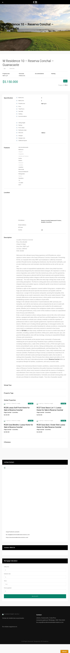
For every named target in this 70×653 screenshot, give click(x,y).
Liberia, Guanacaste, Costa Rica (46, 618)
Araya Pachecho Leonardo (12, 531)
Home (3, 32)
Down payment (8, 588)
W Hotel (24, 330)
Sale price (6, 566)
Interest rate (7, 573)
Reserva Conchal (54, 359)
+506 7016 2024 (60, 620)
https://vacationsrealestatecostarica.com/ (17, 537)
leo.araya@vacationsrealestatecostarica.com (18, 534)
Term (5, 580)
